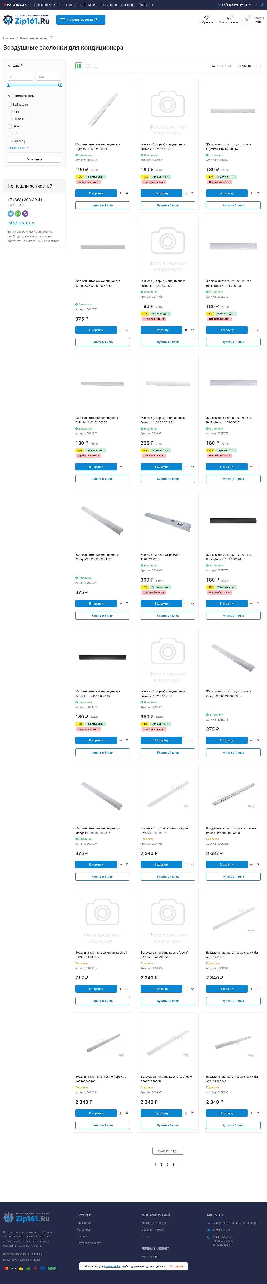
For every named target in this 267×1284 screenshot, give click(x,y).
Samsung (19, 141)
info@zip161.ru (21, 223)
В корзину (96, 193)
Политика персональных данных (22, 1253)
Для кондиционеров (34, 38)
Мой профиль (150, 1256)
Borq (16, 111)
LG (14, 133)
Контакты (83, 1236)
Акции (146, 1236)
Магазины (83, 1229)
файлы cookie (112, 1266)
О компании (84, 1222)
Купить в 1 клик (102, 205)
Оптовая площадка (89, 1243)
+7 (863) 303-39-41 (234, 4)
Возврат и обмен (152, 1229)
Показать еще (16, 147)
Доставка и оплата (154, 1222)
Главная (8, 38)
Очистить (33, 159)
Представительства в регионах (21, 1259)
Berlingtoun (20, 104)
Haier (16, 126)
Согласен (176, 1266)
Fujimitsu (19, 119)
